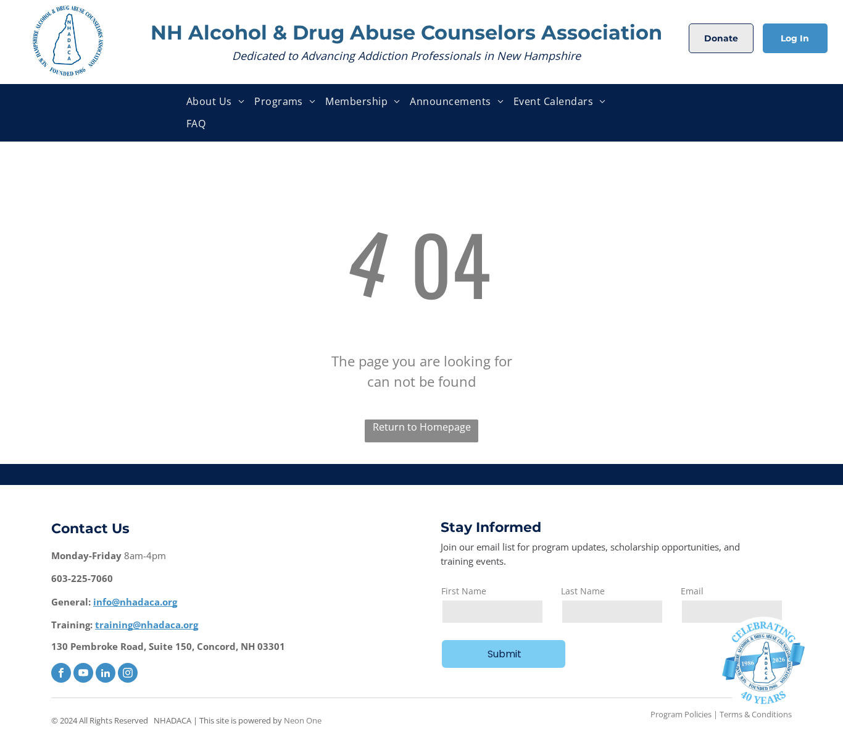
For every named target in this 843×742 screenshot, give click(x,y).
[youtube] (83, 674)
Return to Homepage (422, 427)
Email (692, 591)
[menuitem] (215, 101)
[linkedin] (105, 674)
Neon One (303, 720)
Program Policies (681, 714)
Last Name (583, 591)
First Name (463, 591)
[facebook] (61, 674)
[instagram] (128, 674)
